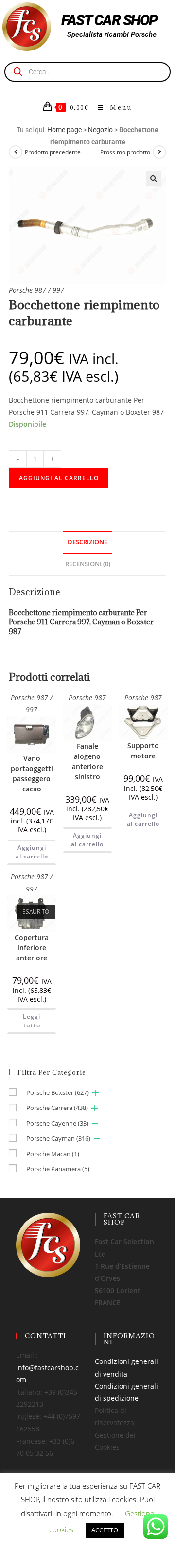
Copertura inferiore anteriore (32, 947)
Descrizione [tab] (87, 542)
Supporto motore (143, 750)
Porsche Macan (52, 1153)
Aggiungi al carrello (59, 478)
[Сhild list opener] (95, 1093)
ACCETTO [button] (104, 1530)
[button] (153, 178)
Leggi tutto (31, 1020)
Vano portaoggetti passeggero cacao (32, 773)
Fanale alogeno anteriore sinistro (87, 761)
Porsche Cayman (58, 1138)
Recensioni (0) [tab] (87, 564)
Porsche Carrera (57, 1107)
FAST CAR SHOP (109, 20)
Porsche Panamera (57, 1168)
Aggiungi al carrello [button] (32, 851)
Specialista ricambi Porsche (112, 34)
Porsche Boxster (57, 1092)
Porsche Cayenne (57, 1123)
